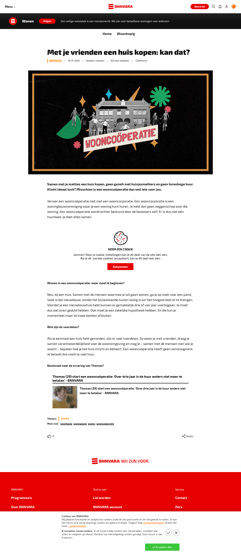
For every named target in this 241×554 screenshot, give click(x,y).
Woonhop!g (126, 34)
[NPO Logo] (233, 6)
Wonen (28, 21)
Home (107, 34)
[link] (66, 423)
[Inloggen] (227, 7)
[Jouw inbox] (220, 6)
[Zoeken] (213, 7)
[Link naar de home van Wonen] (13, 21)
